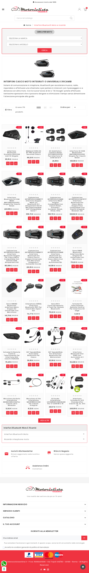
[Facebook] (41, 569)
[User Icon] (79, 9)
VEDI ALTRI (44, 420)
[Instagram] (48, 569)
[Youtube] (44, 569)
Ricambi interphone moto (16, 439)
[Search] (71, 18)
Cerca (44, 50)
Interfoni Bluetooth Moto (16, 434)
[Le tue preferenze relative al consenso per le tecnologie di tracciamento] (4, 569)
